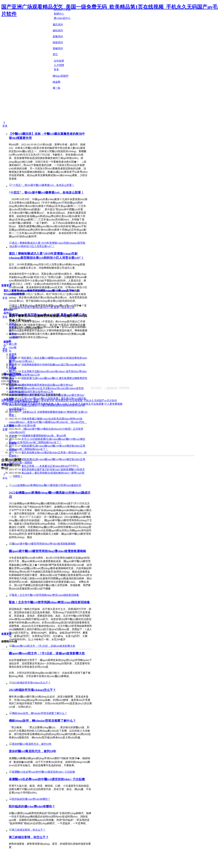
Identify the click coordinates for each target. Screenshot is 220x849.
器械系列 (58, 48)
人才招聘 (9, 425)
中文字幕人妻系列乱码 (14, 404)
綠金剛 (56, 82)
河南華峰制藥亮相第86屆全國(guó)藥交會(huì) (47, 385)
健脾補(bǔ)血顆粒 (13, 337)
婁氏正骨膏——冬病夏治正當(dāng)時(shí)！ (50, 466)
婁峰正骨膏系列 (13, 327)
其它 (55, 54)
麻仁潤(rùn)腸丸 (13, 347)
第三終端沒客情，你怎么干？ (29, 837)
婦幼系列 (58, 30)
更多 (5, 125)
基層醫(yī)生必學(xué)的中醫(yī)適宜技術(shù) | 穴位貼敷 (47, 779)
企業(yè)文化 (16, 391)
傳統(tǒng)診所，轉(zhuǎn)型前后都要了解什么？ (42, 720)
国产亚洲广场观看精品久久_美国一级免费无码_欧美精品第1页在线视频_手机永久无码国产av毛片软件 (59, 400)
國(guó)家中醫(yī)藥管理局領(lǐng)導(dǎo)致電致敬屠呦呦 (47, 551)
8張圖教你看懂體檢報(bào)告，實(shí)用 (43, 435)
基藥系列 (58, 36)
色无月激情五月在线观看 (89, 404)
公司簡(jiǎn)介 (16, 384)
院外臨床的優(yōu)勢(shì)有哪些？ (32, 806)
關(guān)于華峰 (12, 374)
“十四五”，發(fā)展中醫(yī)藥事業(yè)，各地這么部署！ (46, 192)
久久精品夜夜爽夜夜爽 (40, 404)
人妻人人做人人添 (64, 404)
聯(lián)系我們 (60, 76)
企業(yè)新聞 (12, 359)
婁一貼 (56, 87)
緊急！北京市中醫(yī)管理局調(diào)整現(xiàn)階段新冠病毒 (49, 602)
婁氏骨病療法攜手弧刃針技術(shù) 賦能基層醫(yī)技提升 (53, 469)
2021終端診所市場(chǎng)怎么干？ (32, 690)
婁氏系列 (58, 24)
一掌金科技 (110, 388)
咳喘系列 (58, 42)
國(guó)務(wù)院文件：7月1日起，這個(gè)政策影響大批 (47, 653)
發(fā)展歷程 (16, 388)
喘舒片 (13, 364)
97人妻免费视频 (113, 404)
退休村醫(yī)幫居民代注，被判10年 (32, 751)
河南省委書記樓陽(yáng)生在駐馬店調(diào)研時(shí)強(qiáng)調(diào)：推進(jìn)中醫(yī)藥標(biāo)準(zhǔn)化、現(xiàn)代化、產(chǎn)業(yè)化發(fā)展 (48, 422)
